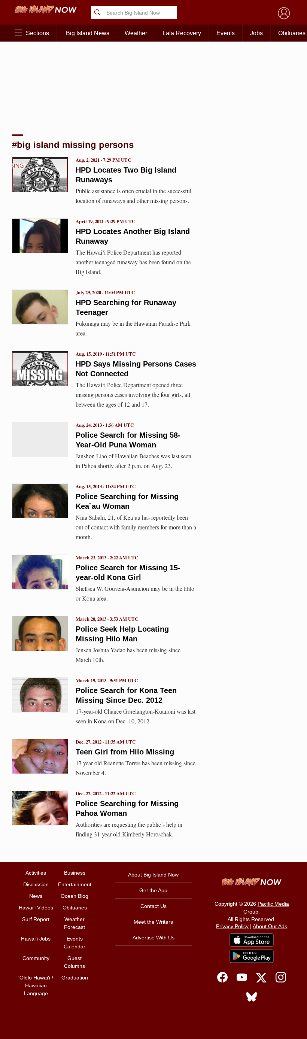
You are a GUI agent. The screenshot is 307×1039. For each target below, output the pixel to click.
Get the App (153, 890)
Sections (37, 33)
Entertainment (74, 884)
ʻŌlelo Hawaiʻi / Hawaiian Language (35, 985)
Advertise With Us (153, 938)
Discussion (36, 884)
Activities (35, 873)
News (35, 896)
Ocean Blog (74, 896)
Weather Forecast (74, 923)
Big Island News (87, 33)
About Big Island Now (153, 875)
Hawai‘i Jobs (36, 939)
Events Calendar (74, 943)
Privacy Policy (232, 926)
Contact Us (153, 906)
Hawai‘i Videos (36, 908)
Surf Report (35, 919)
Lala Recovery (181, 33)
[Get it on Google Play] (252, 956)
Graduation (74, 978)
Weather (136, 33)
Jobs (256, 33)
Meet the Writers (153, 922)
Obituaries (75, 908)
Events (225, 33)
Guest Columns (74, 962)
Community (35, 958)
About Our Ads (270, 926)
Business (74, 873)
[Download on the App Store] (252, 940)
